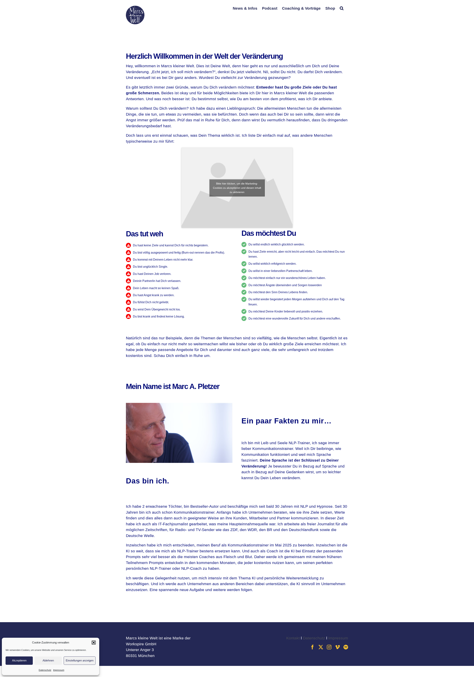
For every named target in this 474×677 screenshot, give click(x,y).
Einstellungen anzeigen (80, 660)
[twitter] (320, 647)
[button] (94, 642)
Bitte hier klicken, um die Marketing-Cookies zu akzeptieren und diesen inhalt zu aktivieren (237, 188)
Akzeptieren (19, 660)
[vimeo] (337, 647)
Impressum (58, 670)
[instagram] (329, 647)
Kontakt (293, 638)
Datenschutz (45, 670)
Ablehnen (48, 660)
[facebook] (312, 647)
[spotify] (345, 647)
